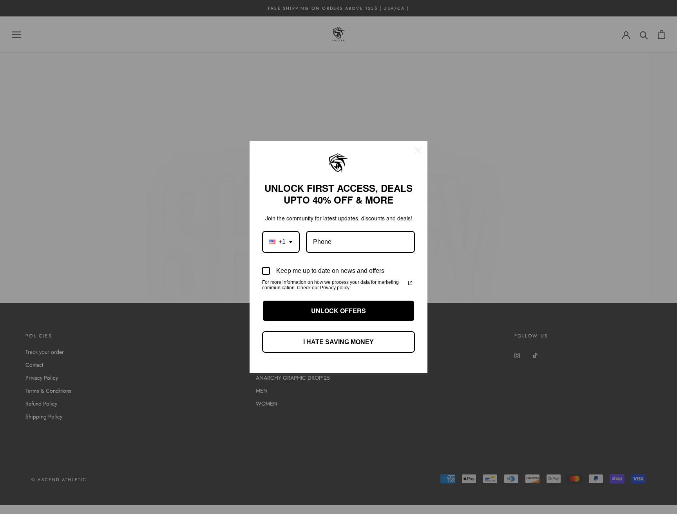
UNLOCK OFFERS (338, 310)
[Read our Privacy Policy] (410, 283)
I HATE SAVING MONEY (338, 342)
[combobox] (281, 241)
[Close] (418, 150)
